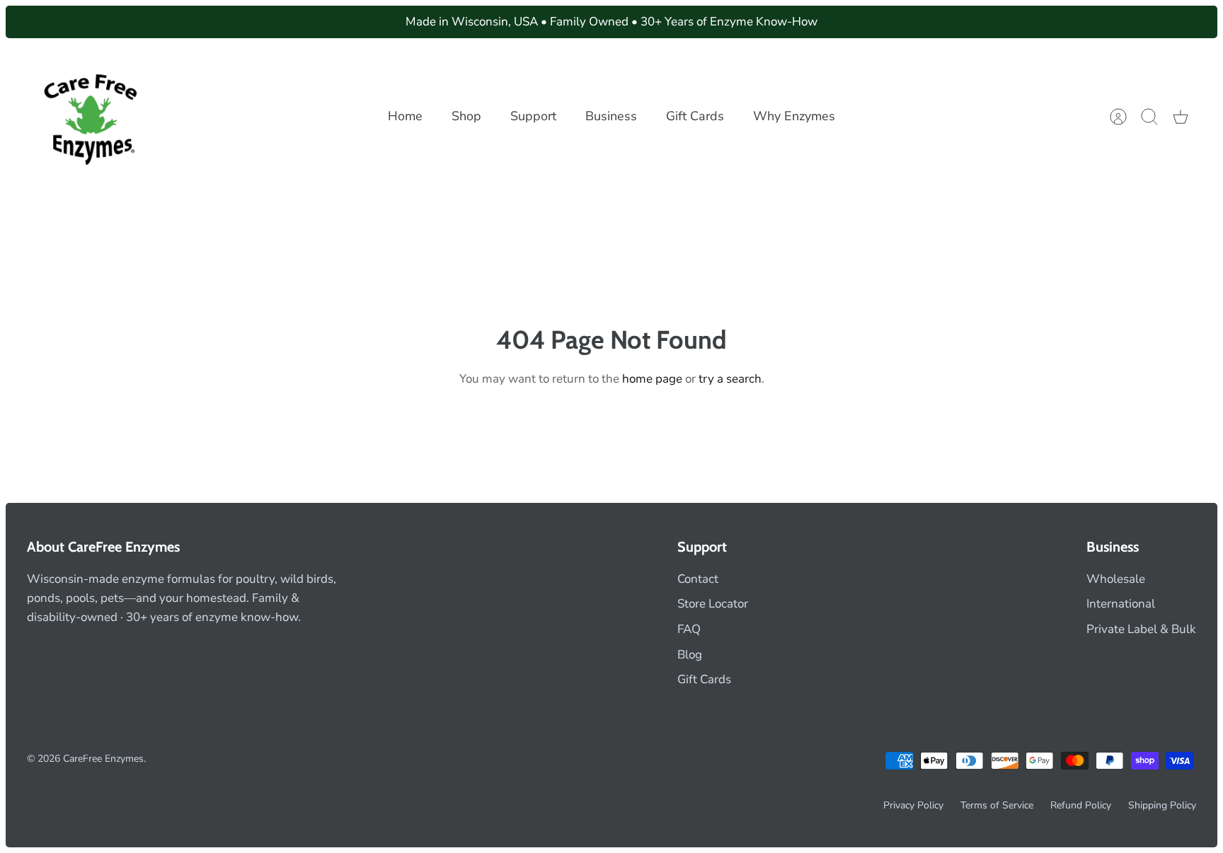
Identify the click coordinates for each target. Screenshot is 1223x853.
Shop (466, 116)
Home (405, 116)
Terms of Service (996, 805)
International (1120, 604)
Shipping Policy (1162, 805)
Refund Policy (1080, 805)
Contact (697, 579)
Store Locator (712, 604)
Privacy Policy (913, 805)
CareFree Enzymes (103, 758)
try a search (730, 379)
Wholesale (1115, 579)
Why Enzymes (794, 116)
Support (533, 116)
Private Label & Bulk (1141, 629)
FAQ (689, 629)
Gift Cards (695, 116)
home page (652, 379)
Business (611, 116)
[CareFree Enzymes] (92, 116)
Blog (689, 654)
